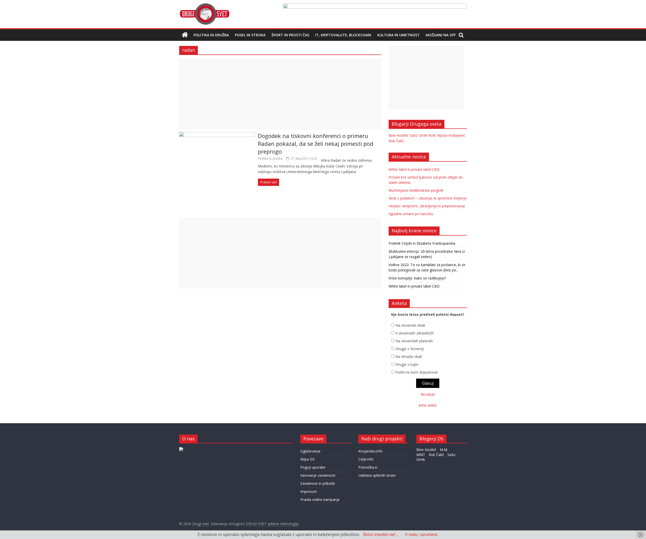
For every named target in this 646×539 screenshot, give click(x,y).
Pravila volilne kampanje (320, 499)
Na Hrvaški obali (408, 356)
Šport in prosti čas (290, 35)
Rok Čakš (396, 140)
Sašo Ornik (418, 135)
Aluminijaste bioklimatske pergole (416, 190)
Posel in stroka (250, 35)
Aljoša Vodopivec (451, 135)
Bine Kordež (399, 135)
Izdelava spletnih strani (376, 475)
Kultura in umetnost (398, 35)
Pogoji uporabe (313, 467)
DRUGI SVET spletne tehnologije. (272, 523)
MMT (420, 454)
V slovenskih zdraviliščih (414, 333)
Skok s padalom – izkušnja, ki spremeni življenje (428, 198)
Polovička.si (367, 467)
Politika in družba (211, 35)
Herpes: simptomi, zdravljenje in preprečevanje (427, 206)
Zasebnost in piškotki (317, 483)
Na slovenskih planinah (414, 340)
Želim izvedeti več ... (381, 534)
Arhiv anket (428, 405)
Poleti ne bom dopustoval (416, 372)
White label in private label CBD (414, 169)
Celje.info (365, 459)
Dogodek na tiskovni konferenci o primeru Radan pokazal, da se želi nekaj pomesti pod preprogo (315, 143)
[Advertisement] (280, 94)
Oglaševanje (310, 451)
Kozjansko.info (370, 451)
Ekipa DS (307, 459)
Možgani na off (441, 35)
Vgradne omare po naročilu (411, 213)
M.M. (432, 135)
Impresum (308, 491)
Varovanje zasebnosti (317, 475)
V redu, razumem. (421, 534)
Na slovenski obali (410, 325)
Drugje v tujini (406, 364)
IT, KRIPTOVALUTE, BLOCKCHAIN (343, 35)
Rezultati (428, 394)
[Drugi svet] (204, 5)
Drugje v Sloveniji (409, 348)
